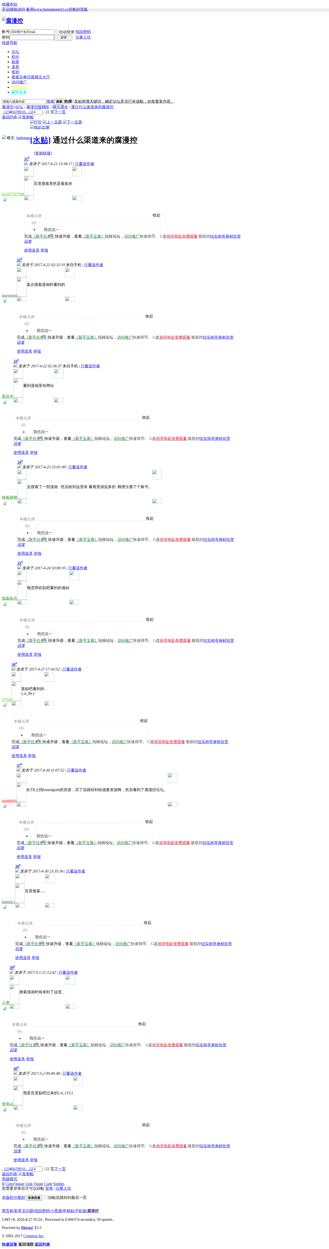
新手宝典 (19, 87)
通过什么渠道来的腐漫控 (92, 107)
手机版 (80, 1211)
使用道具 (31, 250)
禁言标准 (9, 1211)
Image (20, 1184)
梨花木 (7, 396)
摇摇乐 (31, 77)
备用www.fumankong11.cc (47, 9)
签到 (15, 72)
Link (29, 1184)
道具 (15, 67)
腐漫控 (7, 107)
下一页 (60, 112)
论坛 (15, 52)
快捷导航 (9, 43)
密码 (6, 37)
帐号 (6, 32)
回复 (28, 241)
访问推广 (19, 82)
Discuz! (27, 1228)
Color (10, 1184)
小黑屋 (56, 1211)
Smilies (58, 1184)
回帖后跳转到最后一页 (67, 1197)
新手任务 (19, 92)
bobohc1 (8, 902)
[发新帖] (26, 117)
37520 (7, 700)
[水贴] (40, 140)
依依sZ (7, 1104)
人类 (6, 1003)
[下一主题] (72, 122)
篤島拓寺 (9, 598)
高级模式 (9, 1179)
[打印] (36, 122)
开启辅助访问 (13, 9)
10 (23, 112)
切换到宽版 (78, 9)
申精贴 (68, 1211)
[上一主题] (52, 122)
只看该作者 (84, 164)
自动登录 (66, 32)
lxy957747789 (13, 194)
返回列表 (9, 117)
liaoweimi (9, 295)
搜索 (50, 101)
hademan (23, 138)
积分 (15, 57)
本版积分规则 (13, 1197)
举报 (44, 250)
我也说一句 (49, 223)
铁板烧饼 (9, 497)
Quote (38, 1184)
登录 (49, 1188)
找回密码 (83, 32)
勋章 (15, 62)
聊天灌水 (60, 107)
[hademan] (4, 138)
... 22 (29, 112)
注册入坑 (83, 37)
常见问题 (25, 1211)
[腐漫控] (12, 21)
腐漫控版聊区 (37, 107)
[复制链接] (43, 153)
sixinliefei (9, 801)
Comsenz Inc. (33, 1236)
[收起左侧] (39, 127)
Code (48, 1184)
